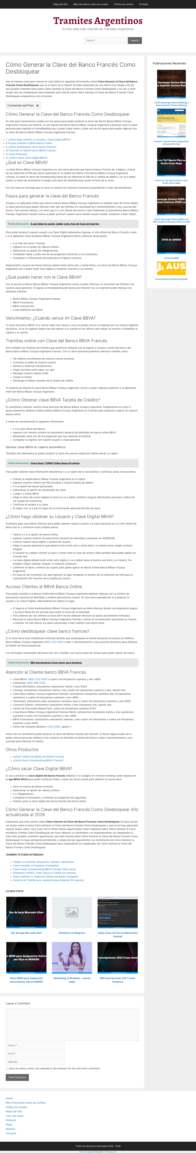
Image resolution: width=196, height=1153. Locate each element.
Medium (10, 1128)
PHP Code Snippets (86, 1152)
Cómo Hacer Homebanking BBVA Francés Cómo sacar (44, 869)
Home (9, 1098)
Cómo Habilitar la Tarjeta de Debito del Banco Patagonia (45, 876)
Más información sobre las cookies (90, 4)
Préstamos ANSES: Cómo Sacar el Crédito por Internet (44, 872)
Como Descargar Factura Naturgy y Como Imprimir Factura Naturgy (171, 103)
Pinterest (11, 1120)
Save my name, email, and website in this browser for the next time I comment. (54, 1068)
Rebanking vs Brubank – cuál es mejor (72, 980)
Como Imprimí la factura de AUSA (171, 279)
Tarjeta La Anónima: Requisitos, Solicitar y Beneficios (43, 862)
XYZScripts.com (111, 1152)
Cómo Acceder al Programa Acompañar (36, 865)
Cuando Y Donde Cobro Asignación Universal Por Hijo (171, 142)
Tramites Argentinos (98, 20)
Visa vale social (15, 1115)
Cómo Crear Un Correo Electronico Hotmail (118, 934)
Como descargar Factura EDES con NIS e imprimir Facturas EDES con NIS (171, 220)
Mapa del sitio (61, 4)
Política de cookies (123, 4)
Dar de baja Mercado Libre (26, 932)
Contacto (143, 4)
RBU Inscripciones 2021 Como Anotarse (117, 980)
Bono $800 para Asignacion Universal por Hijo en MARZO (26, 980)
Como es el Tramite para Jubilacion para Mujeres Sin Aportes (48, 880)
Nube (9, 1124)
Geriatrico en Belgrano (72, 932)
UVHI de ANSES (171, 258)
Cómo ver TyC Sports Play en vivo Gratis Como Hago (171, 181)
